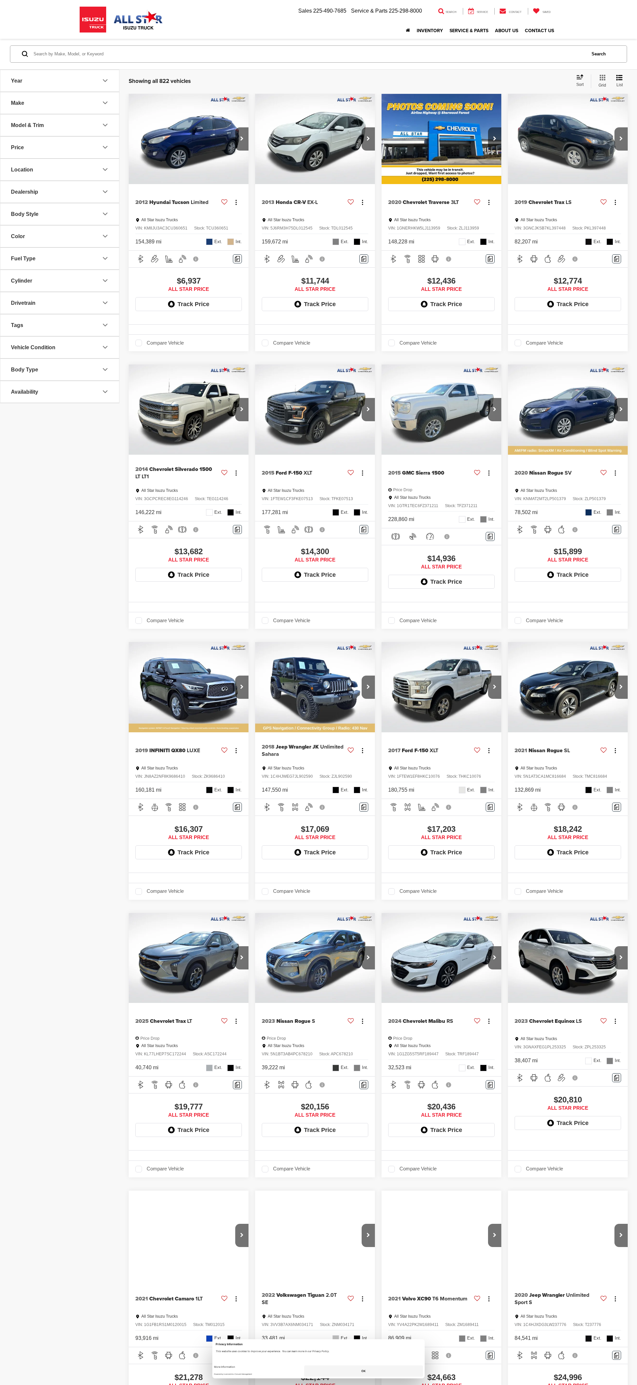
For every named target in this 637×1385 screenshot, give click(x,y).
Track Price (193, 304)
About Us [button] (506, 30)
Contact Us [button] (539, 30)
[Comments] (237, 258)
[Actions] (236, 202)
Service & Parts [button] (469, 30)
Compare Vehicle (165, 343)
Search (599, 53)
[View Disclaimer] (196, 259)
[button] (241, 139)
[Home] (407, 30)
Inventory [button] (430, 30)
